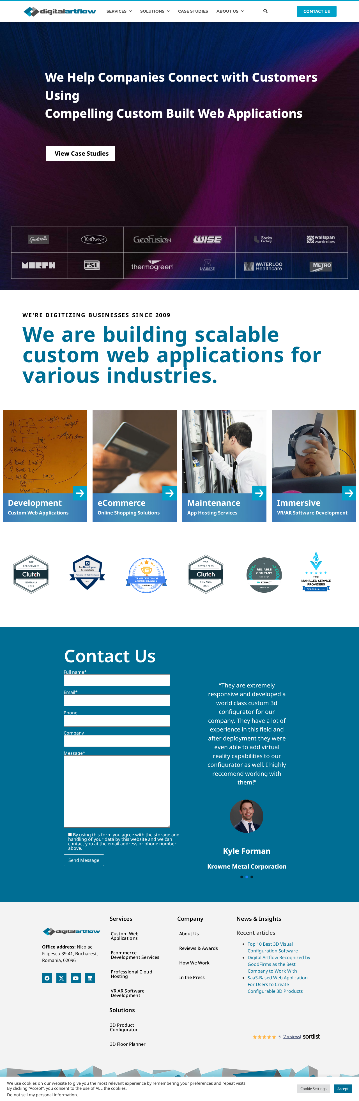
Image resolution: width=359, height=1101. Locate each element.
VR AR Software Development (128, 993)
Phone (70, 713)
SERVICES (116, 11)
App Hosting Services (212, 512)
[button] (119, 11)
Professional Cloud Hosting (131, 974)
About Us (189, 934)
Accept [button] (343, 1088)
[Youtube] (76, 978)
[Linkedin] (90, 978)
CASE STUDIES (193, 11)
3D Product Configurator (124, 1027)
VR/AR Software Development (312, 512)
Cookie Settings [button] (313, 1088)
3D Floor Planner (128, 1044)
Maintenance (213, 502)
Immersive (299, 502)
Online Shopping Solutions (129, 512)
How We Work (194, 963)
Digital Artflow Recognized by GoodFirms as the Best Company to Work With (279, 964)
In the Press (192, 977)
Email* (71, 692)
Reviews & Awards (198, 948)
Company (74, 733)
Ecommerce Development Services (135, 955)
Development (35, 502)
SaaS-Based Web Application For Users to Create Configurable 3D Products (278, 984)
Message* (74, 753)
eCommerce (122, 502)
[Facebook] (47, 978)
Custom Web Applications (38, 512)
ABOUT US (227, 11)
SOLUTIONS (152, 11)
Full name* (75, 672)
